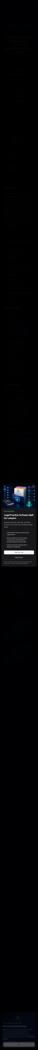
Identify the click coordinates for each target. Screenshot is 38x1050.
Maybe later (19, 557)
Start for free (19, 552)
